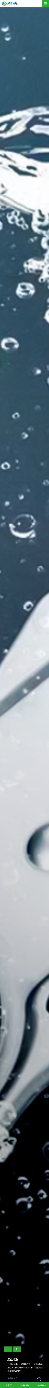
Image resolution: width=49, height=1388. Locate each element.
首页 (9, 1385)
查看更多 (11, 1378)
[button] (34, 1379)
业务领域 (26, 1385)
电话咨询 (42, 1385)
